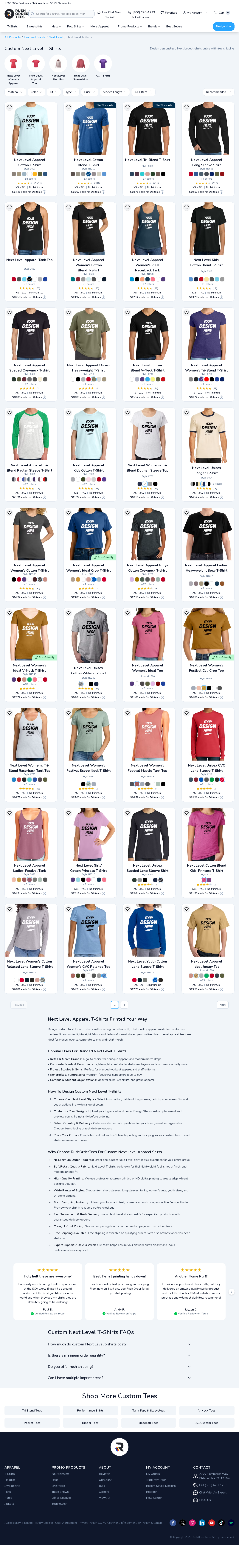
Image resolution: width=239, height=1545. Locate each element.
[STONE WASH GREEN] (40, 879)
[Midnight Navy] (211, 174)
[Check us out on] (202, 1522)
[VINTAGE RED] (206, 379)
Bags (55, 1480)
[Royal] (45, 279)
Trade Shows (60, 1492)
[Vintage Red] (19, 779)
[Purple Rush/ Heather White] (34, 479)
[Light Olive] (93, 379)
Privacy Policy (88, 1523)
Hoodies (9, 1480)
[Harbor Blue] (217, 975)
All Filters (140, 92)
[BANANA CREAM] (206, 279)
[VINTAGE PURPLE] (137, 174)
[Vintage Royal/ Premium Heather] (24, 479)
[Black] (29, 279)
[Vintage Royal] (34, 779)
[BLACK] (91, 684)
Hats (7, 1492)
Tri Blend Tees (32, 1411)
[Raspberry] (88, 879)
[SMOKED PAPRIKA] (137, 784)
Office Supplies (62, 1498)
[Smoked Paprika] (152, 579)
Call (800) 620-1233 (213, 1485)
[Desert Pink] (147, 174)
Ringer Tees (90, 1423)
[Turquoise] (132, 279)
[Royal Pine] (142, 579)
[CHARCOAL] (93, 279)
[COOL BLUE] (45, 174)
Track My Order (156, 1480)
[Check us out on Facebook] (173, 1522)
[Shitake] (196, 583)
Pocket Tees (32, 1423)
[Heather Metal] (45, 379)
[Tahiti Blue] (142, 174)
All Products (12, 37)
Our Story (105, 1480)
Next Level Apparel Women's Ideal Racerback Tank (147, 265)
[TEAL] (73, 279)
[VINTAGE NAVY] (132, 174)
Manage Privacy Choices (38, 1523)
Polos (8, 1498)
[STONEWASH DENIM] (193, 688)
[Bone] (99, 379)
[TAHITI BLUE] (217, 279)
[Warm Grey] (29, 379)
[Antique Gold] (78, 579)
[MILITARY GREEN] (40, 174)
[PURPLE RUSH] (104, 479)
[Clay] (222, 583)
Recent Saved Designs (161, 1486)
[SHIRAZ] (29, 879)
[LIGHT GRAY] (93, 479)
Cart (224, 13)
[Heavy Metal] (206, 174)
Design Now (224, 26)
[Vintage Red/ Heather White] (19, 479)
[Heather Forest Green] (14, 379)
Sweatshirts (12, 1486)
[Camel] (196, 975)
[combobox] (61, 14)
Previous (19, 1005)
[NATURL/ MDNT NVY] (203, 484)
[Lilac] (152, 683)
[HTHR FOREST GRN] (134, 880)
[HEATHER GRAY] (73, 479)
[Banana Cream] (152, 379)
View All (104, 1498)
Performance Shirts (90, 1411)
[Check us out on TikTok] (221, 1522)
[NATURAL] (40, 379)
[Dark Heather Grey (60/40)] (83, 174)
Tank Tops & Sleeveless (148, 1411)
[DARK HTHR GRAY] (83, 279)
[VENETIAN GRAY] (158, 174)
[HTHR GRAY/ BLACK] (192, 484)
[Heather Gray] (191, 583)
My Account (194, 13)
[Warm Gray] (78, 174)
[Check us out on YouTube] (211, 1522)
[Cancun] (78, 879)
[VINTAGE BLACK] (163, 174)
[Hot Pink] (152, 279)
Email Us (205, 1500)
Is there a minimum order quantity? (76, 1355)
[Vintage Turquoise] (14, 779)
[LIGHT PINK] (88, 479)
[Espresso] (73, 174)
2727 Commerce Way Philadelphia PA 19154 (214, 1476)
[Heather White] (145, 484)
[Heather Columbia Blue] (104, 174)
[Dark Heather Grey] (99, 975)
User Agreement (66, 1523)
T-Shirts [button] (12, 26)
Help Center (154, 1498)
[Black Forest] (152, 174)
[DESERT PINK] (198, 688)
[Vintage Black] (155, 484)
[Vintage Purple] (40, 779)
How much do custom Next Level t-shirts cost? (87, 1344)
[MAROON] (34, 579)
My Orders (153, 1474)
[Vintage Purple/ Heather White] (40, 479)
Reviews (104, 1474)
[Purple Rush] (163, 279)
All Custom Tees (206, 1423)
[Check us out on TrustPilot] (231, 1522)
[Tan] (19, 174)
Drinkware (58, 1486)
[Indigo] (201, 174)
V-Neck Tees (206, 1411)
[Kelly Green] (29, 679)
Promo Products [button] (128, 26)
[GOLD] (34, 174)
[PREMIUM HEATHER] (191, 379)
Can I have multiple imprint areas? (75, 1377)
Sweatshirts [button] (35, 26)
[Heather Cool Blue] (88, 174)
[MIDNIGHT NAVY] (104, 279)
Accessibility (12, 1523)
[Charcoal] (147, 579)
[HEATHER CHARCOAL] (160, 880)
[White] (29, 174)
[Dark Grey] (142, 683)
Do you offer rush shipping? (70, 1366)
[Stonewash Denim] (24, 174)
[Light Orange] (142, 279)
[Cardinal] (222, 174)
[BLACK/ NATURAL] (198, 484)
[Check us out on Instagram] (192, 1522)
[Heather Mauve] (73, 975)
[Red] (191, 174)
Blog (102, 1486)
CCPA (102, 1523)
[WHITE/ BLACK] (208, 484)
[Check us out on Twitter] (182, 1522)
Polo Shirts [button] (74, 26)
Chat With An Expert (212, 1492)
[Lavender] (132, 579)
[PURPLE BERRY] (209, 880)
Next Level (56, 37)
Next (222, 1005)
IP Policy (144, 1523)
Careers (104, 1492)
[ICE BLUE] (88, 279)
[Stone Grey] (93, 174)
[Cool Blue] (196, 174)
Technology (59, 1504)
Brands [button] (152, 26)
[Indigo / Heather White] (29, 479)
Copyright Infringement (122, 1523)
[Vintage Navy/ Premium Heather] (14, 479)
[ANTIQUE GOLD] (204, 688)
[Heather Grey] (40, 279)
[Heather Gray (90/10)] (80, 684)
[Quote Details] (44, 192)
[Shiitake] (14, 174)
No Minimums (60, 1474)
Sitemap (156, 1523)
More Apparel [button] (99, 26)
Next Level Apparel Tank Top (29, 260)
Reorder (151, 1492)
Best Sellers (174, 26)
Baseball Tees (148, 1423)
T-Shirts (9, 1474)
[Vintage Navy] (139, 484)
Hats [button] (55, 26)
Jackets (9, 1504)
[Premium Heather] (150, 484)
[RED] (201, 279)
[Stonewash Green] (158, 579)
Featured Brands (35, 37)
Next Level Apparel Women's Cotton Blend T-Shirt (88, 265)
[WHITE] (83, 579)
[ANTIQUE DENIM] (132, 784)
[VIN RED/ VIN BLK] (45, 479)
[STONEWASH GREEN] (88, 784)
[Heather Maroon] (24, 379)
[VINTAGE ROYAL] (217, 379)
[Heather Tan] (99, 174)
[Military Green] (217, 174)
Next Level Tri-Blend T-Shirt (147, 160)
